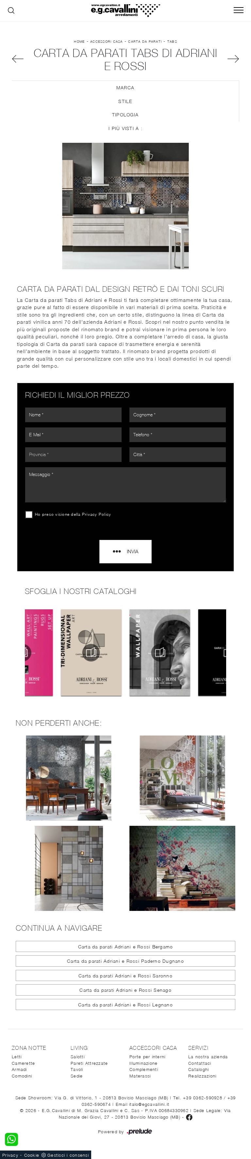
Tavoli (77, 1069)
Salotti (78, 1056)
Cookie (32, 1155)
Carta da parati (145, 41)
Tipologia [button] (125, 114)
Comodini (22, 1075)
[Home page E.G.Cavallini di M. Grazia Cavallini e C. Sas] (125, 10)
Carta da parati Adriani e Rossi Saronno (125, 975)
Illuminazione (143, 1063)
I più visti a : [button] (125, 128)
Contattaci (199, 1063)
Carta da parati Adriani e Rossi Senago (125, 990)
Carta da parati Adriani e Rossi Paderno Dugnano (125, 961)
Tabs (172, 41)
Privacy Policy (96, 514)
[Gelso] (18, 59)
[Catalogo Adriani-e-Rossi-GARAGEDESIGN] (194, 653)
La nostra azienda (208, 1056)
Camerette (23, 1063)
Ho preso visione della (73, 514)
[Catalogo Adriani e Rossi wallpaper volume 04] (125, 653)
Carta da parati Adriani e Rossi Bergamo (125, 946)
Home (79, 41)
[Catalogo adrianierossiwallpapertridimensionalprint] (57, 653)
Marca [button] (125, 87)
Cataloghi (198, 1069)
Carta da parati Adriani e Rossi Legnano (125, 1004)
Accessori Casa (106, 41)
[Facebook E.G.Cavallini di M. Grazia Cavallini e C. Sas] (189, 1117)
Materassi (140, 1075)
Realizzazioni (202, 1075)
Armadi (19, 1069)
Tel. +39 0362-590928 (198, 1097)
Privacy (10, 1155)
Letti (17, 1056)
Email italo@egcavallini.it (143, 1104)
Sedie (77, 1075)
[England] (233, 59)
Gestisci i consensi (68, 1155)
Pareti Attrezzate (89, 1063)
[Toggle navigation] (238, 10)
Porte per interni (147, 1056)
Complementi (143, 1069)
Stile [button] (125, 101)
